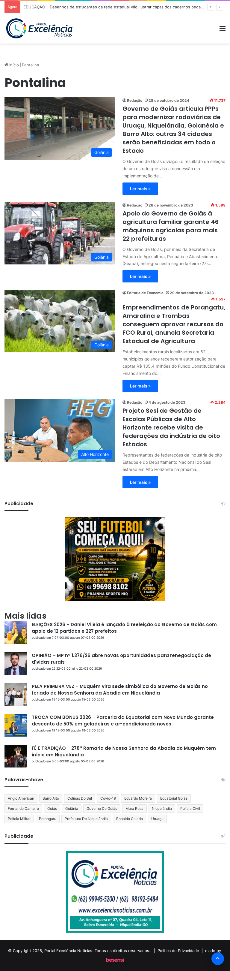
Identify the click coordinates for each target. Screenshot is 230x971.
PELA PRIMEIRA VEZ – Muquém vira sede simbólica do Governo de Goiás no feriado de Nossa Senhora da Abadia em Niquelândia (120, 689)
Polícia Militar (19, 818)
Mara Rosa (134, 808)
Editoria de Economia (145, 293)
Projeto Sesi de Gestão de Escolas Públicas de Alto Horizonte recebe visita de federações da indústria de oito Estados (171, 427)
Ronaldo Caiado (129, 818)
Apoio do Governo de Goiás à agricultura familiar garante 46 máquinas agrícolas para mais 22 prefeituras (170, 226)
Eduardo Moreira (138, 798)
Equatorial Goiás (173, 798)
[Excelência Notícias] (38, 28)
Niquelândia (162, 808)
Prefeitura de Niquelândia (86, 818)
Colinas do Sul (79, 798)
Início (13, 64)
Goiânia (71, 808)
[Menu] (223, 30)
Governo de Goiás (102, 808)
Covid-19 (108, 798)
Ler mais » (140, 188)
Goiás (52, 808)
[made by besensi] (115, 960)
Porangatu (47, 818)
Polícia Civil (190, 808)
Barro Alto (51, 798)
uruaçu (157, 818)
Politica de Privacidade (178, 950)
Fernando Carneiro (23, 808)
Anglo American (21, 798)
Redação (134, 100)
